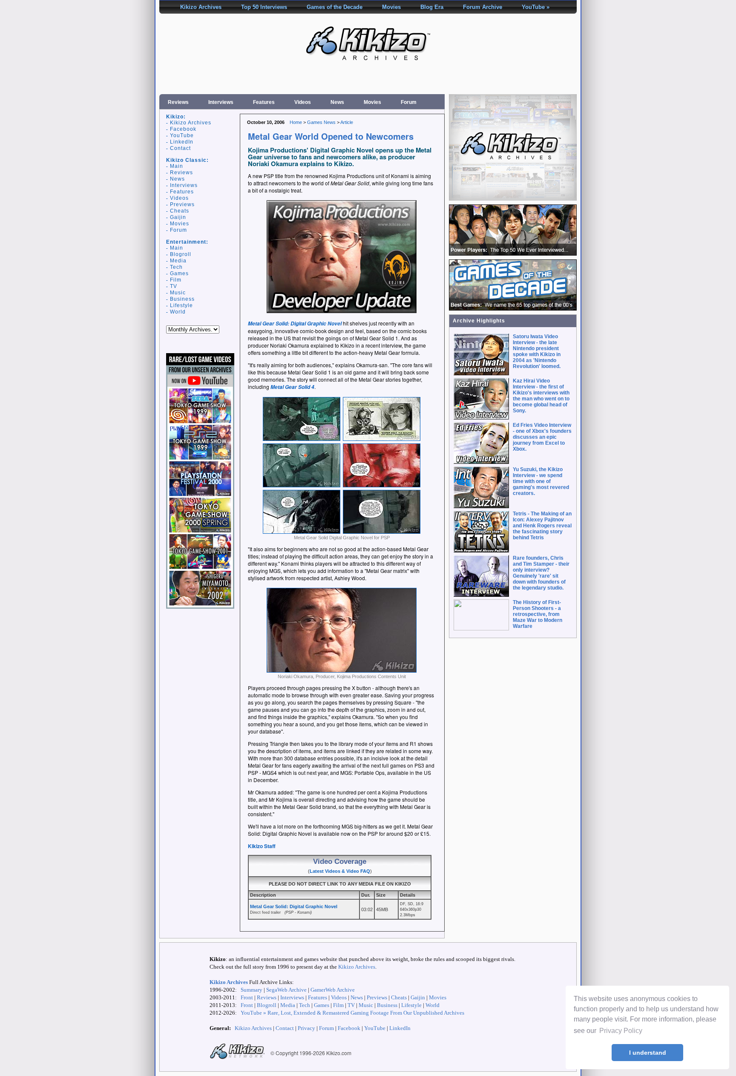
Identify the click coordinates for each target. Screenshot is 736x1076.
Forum (409, 102)
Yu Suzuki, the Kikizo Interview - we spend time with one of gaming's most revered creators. (541, 481)
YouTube (182, 135)
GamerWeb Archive (332, 990)
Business (182, 299)
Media (178, 261)
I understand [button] (647, 1052)
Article (346, 122)
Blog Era (431, 7)
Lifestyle (181, 305)
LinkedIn (181, 142)
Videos (302, 102)
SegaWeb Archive (286, 990)
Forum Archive (482, 7)
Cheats (179, 211)
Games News (321, 122)
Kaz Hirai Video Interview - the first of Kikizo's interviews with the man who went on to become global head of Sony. (541, 396)
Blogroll (180, 254)
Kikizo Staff (262, 846)
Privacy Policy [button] (620, 1030)
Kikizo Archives (200, 7)
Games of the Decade (334, 7)
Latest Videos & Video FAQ (340, 871)
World (178, 312)
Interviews (220, 102)
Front (247, 997)
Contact (180, 148)
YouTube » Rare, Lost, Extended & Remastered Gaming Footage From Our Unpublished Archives (352, 1013)
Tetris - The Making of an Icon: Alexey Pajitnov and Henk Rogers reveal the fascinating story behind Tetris (542, 526)
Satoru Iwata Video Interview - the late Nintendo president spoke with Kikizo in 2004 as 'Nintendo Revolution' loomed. (537, 351)
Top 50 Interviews (264, 7)
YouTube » (535, 7)
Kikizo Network (237, 1051)
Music (178, 293)
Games (179, 273)
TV (173, 286)
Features (264, 102)
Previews (182, 204)
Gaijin (178, 217)
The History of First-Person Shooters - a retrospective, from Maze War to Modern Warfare (537, 614)
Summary (251, 990)
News (337, 102)
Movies (391, 7)
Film (175, 280)
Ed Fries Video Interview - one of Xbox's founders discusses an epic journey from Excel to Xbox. (542, 437)
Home (296, 122)
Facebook (183, 129)
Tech (176, 267)
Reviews (178, 102)
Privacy (306, 1028)
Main (176, 166)
